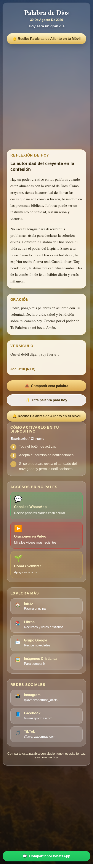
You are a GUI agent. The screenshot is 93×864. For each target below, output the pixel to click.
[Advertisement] (46, 95)
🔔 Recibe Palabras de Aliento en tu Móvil (46, 39)
